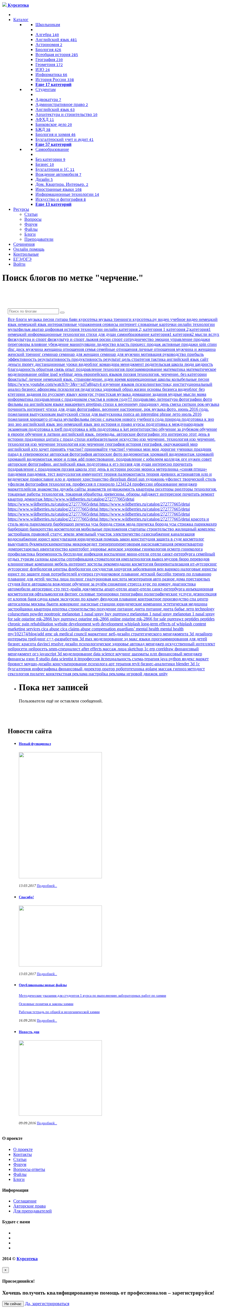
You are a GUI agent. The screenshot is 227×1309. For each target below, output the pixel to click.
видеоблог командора (99, 364)
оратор (109, 668)
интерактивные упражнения (75, 324)
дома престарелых (193, 579)
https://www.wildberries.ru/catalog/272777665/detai (89, 499)
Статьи (31, 214)
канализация (183, 534)
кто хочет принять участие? (57, 449)
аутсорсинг (19, 569)
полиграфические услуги (168, 594)
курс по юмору (157, 584)
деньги (15, 364)
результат (112, 359)
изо (143, 439)
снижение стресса (125, 584)
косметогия (143, 564)
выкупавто (18, 544)
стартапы (137, 529)
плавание (128, 599)
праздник (202, 449)
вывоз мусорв (165, 559)
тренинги (123, 319)
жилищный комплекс (195, 529)
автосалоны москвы (27, 604)
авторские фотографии (139, 434)
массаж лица (115, 648)
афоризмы (47, 389)
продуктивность (87, 359)
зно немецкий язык (75, 424)
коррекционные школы (149, 379)
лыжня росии (99, 339)
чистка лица (58, 579)
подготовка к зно (198, 419)
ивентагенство (54, 549)
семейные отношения (117, 349)
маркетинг (98, 633)
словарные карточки (158, 324)
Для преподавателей (32, 1211)
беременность (49, 554)
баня (32, 599)
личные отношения (157, 349)
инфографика (45, 668)
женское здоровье (125, 549)
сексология (19, 673)
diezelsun (118, 479)
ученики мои (139, 449)
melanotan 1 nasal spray (83, 614)
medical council (73, 633)
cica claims (70, 628)
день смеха (171, 404)
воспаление (115, 554)
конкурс (87, 394)
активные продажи (180, 344)
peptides (207, 619)
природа (173, 419)
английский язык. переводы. (89, 434)
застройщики (21, 609)
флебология (41, 569)
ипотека (60, 609)
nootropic (53, 614)
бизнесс (29, 389)
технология (114, 369)
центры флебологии (72, 569)
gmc (49, 633)
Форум (30, 224)
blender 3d (186, 663)
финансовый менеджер (180, 653)
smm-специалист (65, 648)
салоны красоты (50, 559)
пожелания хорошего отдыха (35, 419)
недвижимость (121, 489)
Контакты (22, 1154)
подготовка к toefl (46, 429)
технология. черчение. (158, 374)
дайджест (150, 494)
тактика (159, 359)
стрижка (185, 524)
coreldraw (165, 648)
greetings (94, 404)
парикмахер (205, 524)
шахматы (141, 653)
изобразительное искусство (113, 439)
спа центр (199, 599)
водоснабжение (23, 539)
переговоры (19, 344)
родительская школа (164, 364)
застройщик (19, 534)
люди (189, 364)
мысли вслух (207, 334)
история (134, 444)
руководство (174, 354)
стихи (80, 439)
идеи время (115, 379)
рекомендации (118, 564)
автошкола (42, 584)
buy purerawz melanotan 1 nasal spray (139, 614)
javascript (48, 653)
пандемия (17, 474)
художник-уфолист (164, 479)
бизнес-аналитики (158, 663)
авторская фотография (71, 454)
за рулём (99, 584)
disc (12, 349)
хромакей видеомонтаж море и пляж (43, 459)
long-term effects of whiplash (167, 623)
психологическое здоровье (104, 643)
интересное (171, 494)
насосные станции (99, 604)
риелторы (184, 489)
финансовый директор (80, 668)
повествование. (101, 459)
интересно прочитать (172, 464)
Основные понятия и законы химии (46, 1004)
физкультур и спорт (67, 339)
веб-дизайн (120, 633)
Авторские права (29, 1206)
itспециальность (116, 658)
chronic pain (19, 623)
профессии (143, 484)
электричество (127, 534)
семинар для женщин (79, 354)
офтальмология (50, 594)
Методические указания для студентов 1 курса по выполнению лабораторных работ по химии (92, 995)
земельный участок (94, 534)
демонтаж (34, 499)
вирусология (69, 474)
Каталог (21, 19)
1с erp (150, 648)
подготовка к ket (113, 429)
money (28, 364)
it (76, 658)
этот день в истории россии (114, 469)
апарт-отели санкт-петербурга (157, 589)
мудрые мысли (182, 394)
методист (196, 668)
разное (169, 579)
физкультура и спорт (28, 339)
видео (164, 319)
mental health (172, 628)
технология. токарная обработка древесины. (84, 494)
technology (205, 609)
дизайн (72, 643)
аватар (38, 329)
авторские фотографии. (30, 464)
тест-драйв (71, 589)
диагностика (184, 584)
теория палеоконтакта (125, 474)
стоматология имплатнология (123, 559)
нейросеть (39, 648)
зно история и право (113, 424)
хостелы (95, 564)
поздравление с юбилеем (140, 459)
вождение (62, 584)
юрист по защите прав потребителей (43, 574)
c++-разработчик (63, 638)
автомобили (20, 589)
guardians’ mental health (138, 628)
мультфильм (20, 329)
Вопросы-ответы (29, 1169)
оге (184, 459)
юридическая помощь (99, 539)
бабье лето (184, 609)
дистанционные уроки (57, 364)
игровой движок (143, 673)
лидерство (107, 344)
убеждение (59, 344)
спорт (118, 339)
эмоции (162, 339)
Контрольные (26, 254)
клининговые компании (31, 564)
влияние (39, 344)
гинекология (154, 549)
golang (151, 668)
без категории (193, 374)
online (44, 374)
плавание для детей (27, 579)
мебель (62, 564)
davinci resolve (51, 643)
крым (54, 599)
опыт (70, 369)
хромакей (159, 454)
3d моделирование (75, 653)
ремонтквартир (188, 544)
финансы (17, 658)
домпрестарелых (24, 549)
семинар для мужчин (120, 354)
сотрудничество (139, 339)
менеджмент (132, 364)
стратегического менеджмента (160, 633)
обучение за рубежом (179, 429)
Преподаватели (38, 239)
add (82, 459)
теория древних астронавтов (173, 474)
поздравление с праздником (34, 469)
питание (125, 609)
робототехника (130, 668)
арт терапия (120, 663)
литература (168, 399)
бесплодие (73, 554)
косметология (67, 529)
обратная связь (50, 369)
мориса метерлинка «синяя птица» (174, 469)
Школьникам (47, 24)
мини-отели (138, 554)
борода (162, 524)
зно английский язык (35, 424)
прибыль (195, 354)
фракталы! (18, 379)
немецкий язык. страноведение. (73, 379)
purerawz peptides (183, 619)
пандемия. (37, 474)
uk (56, 633)
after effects (92, 648)
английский (19, 449)
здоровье (99, 549)
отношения (74, 349)
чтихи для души (61, 409)
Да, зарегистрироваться (47, 1303)
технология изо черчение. (191, 439)
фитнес (72, 594)
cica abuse (50, 628)
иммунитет (93, 474)
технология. (61, 484)
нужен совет (200, 459)
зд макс (131, 638)
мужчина (35, 349)
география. (153, 444)
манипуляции (83, 344)
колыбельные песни (190, 379)
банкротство (42, 529)
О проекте (23, 1149)
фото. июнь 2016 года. (188, 409)
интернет (78, 564)
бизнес (15, 643)
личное (36, 379)
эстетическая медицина (185, 604)
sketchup (136, 648)
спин (212, 344)
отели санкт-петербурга (173, 554)
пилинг (77, 579)
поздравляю (145, 399)
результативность (54, 359)
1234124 (124, 484)
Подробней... (47, 886)
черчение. (157, 439)
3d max (86, 638)
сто (57, 589)
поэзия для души (136, 464)
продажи (202, 339)
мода (131, 524)
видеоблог (188, 389)
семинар (50, 354)
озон (31, 658)
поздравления (47, 399)
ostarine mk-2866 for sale (144, 619)
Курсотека (27, 1258)
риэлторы (165, 489)
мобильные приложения (104, 529)
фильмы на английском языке (36, 404)
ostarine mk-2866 (37, 619)
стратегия (141, 359)
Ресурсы (21, 209)
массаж (165, 668)
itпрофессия (89, 658)
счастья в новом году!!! (110, 399)
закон (125, 539)
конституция (143, 539)
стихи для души (101, 334)
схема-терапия (146, 658)
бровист (16, 663)
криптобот (79, 549)
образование (166, 484)
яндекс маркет (195, 658)
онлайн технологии (196, 324)
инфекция (94, 554)
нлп (154, 653)
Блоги (30, 234)
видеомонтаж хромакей (191, 454)
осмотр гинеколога (185, 549)
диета (140, 609)
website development (73, 623)
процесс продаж (146, 344)
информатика (21, 399)
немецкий (18, 334)
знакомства (48, 489)
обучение (81, 584)
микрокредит (86, 544)
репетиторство (144, 429)
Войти (19, 264)
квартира (43, 609)
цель (126, 359)
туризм (27, 559)
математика (174, 369)
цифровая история (63, 329)
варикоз (172, 569)
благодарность (22, 369)
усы (173, 524)
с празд (67, 439)
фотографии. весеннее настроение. (110, 409)
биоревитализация (172, 564)
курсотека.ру (145, 319)
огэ (36, 653)
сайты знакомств (90, 489)
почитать (191, 494)
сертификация (80, 559)
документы (93, 589)
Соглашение (25, 1201)
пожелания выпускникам (32, 414)
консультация (64, 539)
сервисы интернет (120, 324)
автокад (138, 643)
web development (108, 623)
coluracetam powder (26, 614)
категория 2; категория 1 (142, 329)
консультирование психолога (81, 663)
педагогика (92, 389)
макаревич (75, 404)
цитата (53, 439)
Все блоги (18, 319)
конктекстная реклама (67, 673)
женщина (53, 349)
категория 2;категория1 (188, 329)
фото (207, 399)
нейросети (18, 648)
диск (21, 349)
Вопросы (33, 219)
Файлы (31, 229)
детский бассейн (156, 574)
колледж (172, 459)
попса (129, 414)
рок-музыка (208, 404)
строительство (161, 529)
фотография (37, 484)
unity (163, 673)
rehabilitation (42, 623)
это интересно (175, 434)
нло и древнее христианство (82, 479)
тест (52, 474)
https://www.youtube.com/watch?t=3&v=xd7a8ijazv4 (55, 384)
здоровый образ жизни (125, 389)
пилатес (38, 673)
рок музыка (155, 409)
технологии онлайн (100, 329)
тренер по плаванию (191, 574)
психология (69, 389)
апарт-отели (116, 589)
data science (104, 653)
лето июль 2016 (187, 414)
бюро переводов (194, 559)
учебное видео (184, 319)
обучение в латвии (43, 434)
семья (91, 349)
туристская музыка (113, 394)
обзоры (133, 494)
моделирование (109, 638)
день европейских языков (98, 374)
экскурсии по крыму (80, 599)
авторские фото (108, 454)
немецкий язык (33, 324)
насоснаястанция (157, 544)
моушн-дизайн (38, 663)
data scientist (62, 658)
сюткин (189, 404)
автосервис (43, 589)
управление (182, 339)
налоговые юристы (198, 569)
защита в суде (169, 539)
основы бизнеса (162, 389)
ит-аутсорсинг (203, 564)
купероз (86, 574)
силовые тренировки (99, 594)
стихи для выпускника (101, 414)
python (175, 658)
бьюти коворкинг (64, 604)
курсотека (89, 319)
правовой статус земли (53, 534)
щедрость (204, 364)
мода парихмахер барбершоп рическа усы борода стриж (72, 524)
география (115, 444)
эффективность (23, 359)
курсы (139, 424)
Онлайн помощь (28, 249)
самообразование (134, 334)
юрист (44, 539)
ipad (54, 374)
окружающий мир (181, 444)
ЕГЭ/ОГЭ (22, 259)
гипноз (180, 668)
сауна (43, 599)
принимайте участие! (105, 449)
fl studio (43, 658)
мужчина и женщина (196, 349)
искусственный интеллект (190, 643)
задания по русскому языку (52, 394)
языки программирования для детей (173, 638)
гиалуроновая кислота (106, 579)
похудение (107, 609)
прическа (145, 524)
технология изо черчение (32, 444)
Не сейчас (13, 1304)
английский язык (183, 359)
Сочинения (24, 244)
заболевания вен (149, 569)
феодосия (109, 599)
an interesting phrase (153, 414)
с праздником (74, 399)
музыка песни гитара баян (53, 319)
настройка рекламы (108, 673)
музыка (106, 319)
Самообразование (52, 149)
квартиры (145, 489)
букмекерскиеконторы (51, 544)
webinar (66, 374)
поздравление (89, 369)
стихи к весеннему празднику (131, 404)
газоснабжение (156, 534)
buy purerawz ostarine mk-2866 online (87, 619)
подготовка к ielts (80, 429)
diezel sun (136, 479)
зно (11, 424)
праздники (35, 439)
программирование (144, 369)
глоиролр (106, 484)
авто (157, 579)
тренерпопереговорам (120, 544)
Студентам (45, 89)
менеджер (155, 643)
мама (201, 394)
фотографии (191, 399)
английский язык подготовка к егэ (86, 464)
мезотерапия (140, 579)
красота (29, 643)
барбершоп (19, 529)
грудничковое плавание (117, 574)
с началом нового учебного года (134, 419)
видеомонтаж (136, 454)
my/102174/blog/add (26, 633)
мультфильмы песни (83, 419)
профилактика (22, 554)
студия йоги (20, 584)
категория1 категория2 (173, 334)
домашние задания (150, 394)
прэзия (68, 469)
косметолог (193, 539)
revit (136, 663)
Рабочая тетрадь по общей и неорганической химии (59, 1012)
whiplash (132, 623)
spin (203, 344)
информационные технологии (57, 334)
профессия (83, 484)
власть (123, 344)
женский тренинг (25, 354)
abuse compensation (99, 628)
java (164, 658)
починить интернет (27, 409)
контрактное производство (164, 599)
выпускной (68, 414)
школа (81, 469)
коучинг (123, 653)
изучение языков (119, 384)
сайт (204, 359)
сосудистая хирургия (112, 569)
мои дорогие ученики (173, 449)
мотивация (151, 354)
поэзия (130, 374)
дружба (67, 489)
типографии (132, 594)
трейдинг (37, 638)
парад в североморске (29, 454)
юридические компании (140, 604)
